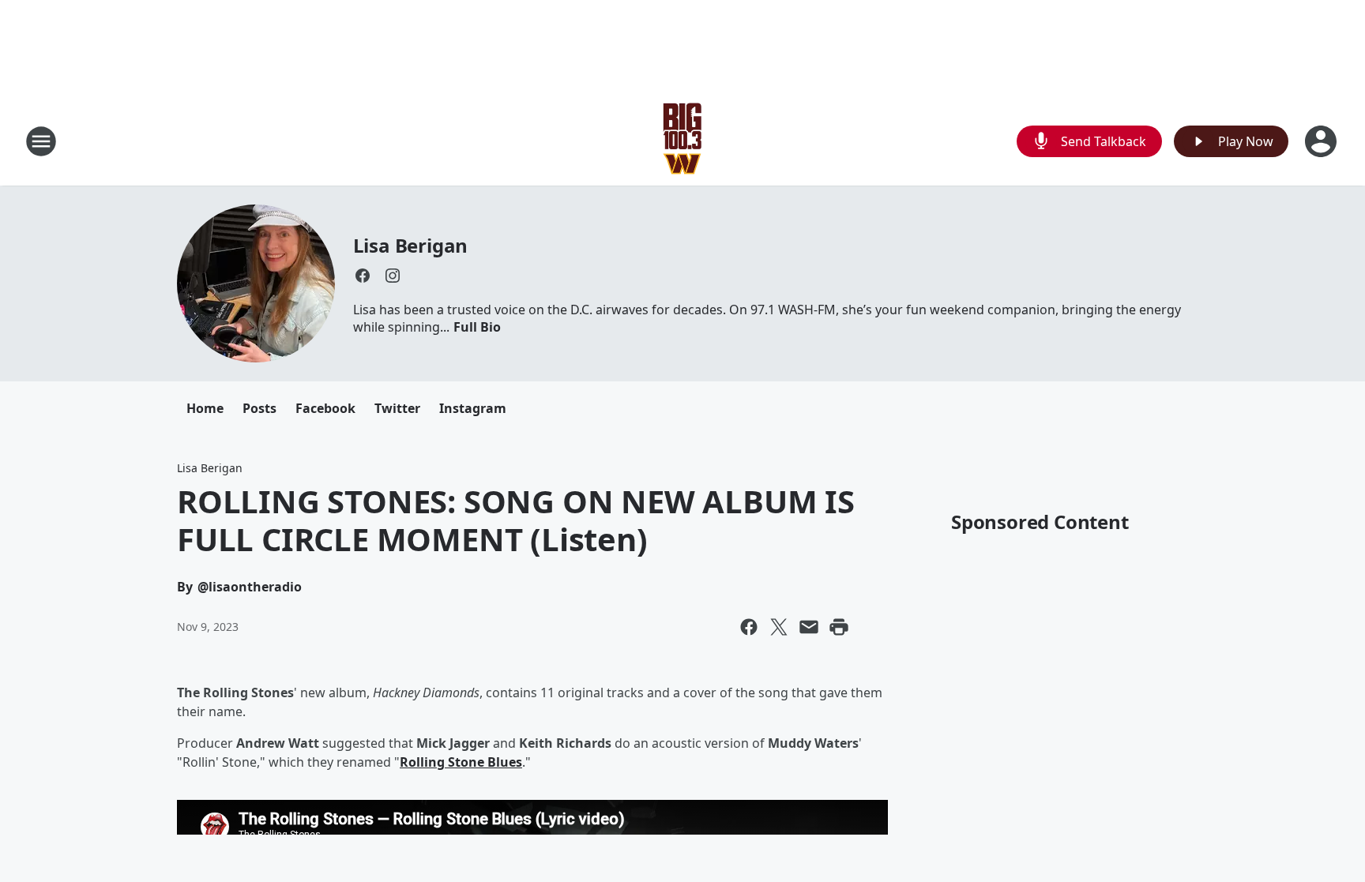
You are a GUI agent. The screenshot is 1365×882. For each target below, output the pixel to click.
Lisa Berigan (410, 245)
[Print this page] (839, 627)
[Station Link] (682, 140)
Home (205, 408)
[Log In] (1322, 141)
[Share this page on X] (779, 627)
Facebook (325, 408)
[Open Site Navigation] (41, 141)
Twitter (397, 408)
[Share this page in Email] (809, 627)
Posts (259, 408)
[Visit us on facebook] (362, 275)
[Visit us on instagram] (392, 275)
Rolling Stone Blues (461, 762)
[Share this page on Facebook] (749, 627)
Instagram (472, 408)
